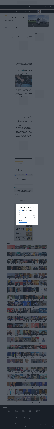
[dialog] (27, 214)
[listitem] (27, 212)
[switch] (34, 215)
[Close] (36, 204)
